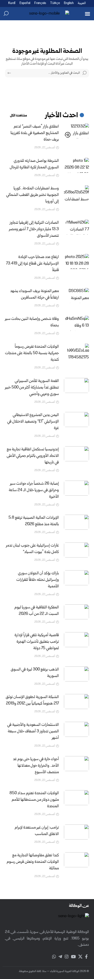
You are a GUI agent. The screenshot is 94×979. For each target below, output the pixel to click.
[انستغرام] (66, 956)
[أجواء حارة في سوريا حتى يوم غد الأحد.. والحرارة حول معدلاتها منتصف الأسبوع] (76, 763)
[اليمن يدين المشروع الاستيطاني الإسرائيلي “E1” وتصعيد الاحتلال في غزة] (76, 419)
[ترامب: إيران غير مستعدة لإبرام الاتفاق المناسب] (76, 832)
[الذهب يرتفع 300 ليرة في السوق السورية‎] (76, 673)
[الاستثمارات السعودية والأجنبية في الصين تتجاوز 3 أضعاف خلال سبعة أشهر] (76, 729)
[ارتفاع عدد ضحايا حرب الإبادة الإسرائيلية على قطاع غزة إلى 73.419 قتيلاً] (76, 261)
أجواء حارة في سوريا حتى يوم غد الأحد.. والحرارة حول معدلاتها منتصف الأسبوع (36, 766)
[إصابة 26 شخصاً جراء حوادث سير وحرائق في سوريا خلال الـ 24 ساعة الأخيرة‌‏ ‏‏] (76, 488)
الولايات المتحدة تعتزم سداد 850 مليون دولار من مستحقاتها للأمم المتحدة (34, 800)
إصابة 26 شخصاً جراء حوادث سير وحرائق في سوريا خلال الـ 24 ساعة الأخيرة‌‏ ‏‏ (34, 490)
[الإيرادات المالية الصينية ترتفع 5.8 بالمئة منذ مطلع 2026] (76, 522)
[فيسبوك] (86, 956)
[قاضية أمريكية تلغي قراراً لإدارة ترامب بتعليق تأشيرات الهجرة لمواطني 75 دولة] (76, 639)
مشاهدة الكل (18, 115)
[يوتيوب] (73, 956)
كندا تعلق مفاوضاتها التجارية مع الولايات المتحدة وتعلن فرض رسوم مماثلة (33, 862)
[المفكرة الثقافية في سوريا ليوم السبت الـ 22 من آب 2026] (76, 611)
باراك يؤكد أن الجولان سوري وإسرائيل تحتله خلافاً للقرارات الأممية (37, 580)
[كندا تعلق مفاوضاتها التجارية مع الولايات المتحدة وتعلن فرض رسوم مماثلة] (76, 859)
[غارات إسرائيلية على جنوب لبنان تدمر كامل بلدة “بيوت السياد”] (76, 549)
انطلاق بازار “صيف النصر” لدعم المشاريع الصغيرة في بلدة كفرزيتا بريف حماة (35, 133)
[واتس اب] (54, 956)
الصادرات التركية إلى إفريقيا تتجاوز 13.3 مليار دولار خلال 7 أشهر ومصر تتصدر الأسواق (34, 229)
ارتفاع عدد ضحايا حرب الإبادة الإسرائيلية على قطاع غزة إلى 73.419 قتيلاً (32, 263)
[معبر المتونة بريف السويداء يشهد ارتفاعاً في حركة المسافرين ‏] (76, 295)
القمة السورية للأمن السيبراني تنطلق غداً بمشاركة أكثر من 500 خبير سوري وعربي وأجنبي (32, 387)
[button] (87, 14)
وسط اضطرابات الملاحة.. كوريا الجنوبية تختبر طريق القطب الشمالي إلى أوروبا (32, 195)
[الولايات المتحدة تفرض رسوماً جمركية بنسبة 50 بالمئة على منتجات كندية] (76, 351)
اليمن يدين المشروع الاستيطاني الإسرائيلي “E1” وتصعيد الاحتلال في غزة (33, 421)
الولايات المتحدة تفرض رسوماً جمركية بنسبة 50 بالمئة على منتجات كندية (32, 353)
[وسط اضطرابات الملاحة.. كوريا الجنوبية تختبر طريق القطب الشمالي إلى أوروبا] (76, 192)
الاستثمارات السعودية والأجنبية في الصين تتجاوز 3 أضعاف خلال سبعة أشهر (33, 731)
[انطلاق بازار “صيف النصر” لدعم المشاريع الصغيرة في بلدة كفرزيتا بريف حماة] (76, 130)
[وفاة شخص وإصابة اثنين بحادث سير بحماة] (76, 323)
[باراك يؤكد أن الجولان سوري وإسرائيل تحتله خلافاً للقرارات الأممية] (76, 577)
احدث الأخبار (61, 116)
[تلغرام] (60, 956)
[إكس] (80, 956)
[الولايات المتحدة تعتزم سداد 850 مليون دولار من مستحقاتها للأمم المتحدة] (76, 797)
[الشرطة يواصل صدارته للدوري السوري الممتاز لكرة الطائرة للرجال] (76, 165)
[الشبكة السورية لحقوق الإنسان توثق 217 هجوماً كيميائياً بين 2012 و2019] (76, 701)
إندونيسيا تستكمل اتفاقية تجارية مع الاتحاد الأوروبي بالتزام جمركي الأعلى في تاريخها (33, 456)
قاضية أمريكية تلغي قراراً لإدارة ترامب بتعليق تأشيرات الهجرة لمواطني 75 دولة (37, 642)
